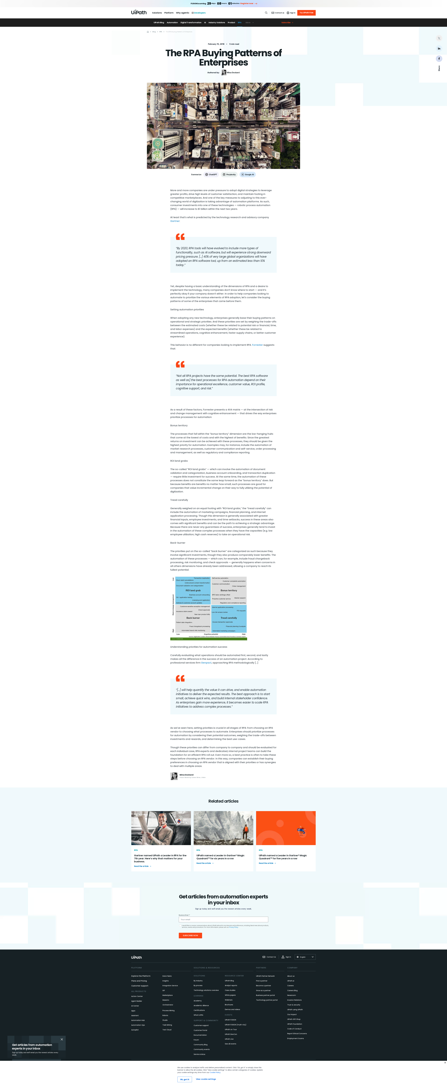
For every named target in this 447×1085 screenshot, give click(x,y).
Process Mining (168, 1010)
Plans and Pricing (139, 981)
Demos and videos (232, 1009)
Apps (133, 1011)
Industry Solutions (217, 22)
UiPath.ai (290, 981)
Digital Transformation (191, 22)
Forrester (257, 345)
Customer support (139, 985)
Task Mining (167, 1025)
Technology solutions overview (206, 990)
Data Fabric (167, 976)
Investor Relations (294, 1000)
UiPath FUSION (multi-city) (235, 1025)
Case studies (230, 990)
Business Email (184, 915)
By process (198, 985)
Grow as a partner (263, 990)
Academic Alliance (201, 1005)
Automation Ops (138, 1025)
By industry (198, 981)
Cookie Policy (215, 1072)
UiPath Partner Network (265, 976)
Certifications (199, 1010)
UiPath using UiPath (295, 1009)
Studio (165, 1020)
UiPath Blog (159, 22)
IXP (164, 990)
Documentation (200, 1035)
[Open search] (266, 12)
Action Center (137, 996)
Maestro (166, 1000)
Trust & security (293, 1005)
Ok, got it (184, 1079)
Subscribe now (190, 935)
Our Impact (292, 1014)
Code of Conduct (294, 1029)
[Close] (445, 1062)
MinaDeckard (233, 72)
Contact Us (271, 957)
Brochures (229, 1005)
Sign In (288, 957)
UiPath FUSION (230, 1020)
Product (231, 22)
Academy (198, 1001)
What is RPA (198, 1015)
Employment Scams (295, 1038)
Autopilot (135, 1030)
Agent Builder (136, 1001)
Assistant (135, 1015)
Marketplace (168, 995)
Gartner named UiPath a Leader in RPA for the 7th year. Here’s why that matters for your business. (160, 858)
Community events (202, 1049)
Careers (290, 985)
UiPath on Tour (231, 1029)
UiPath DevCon (231, 1034)
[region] (223, 1073)
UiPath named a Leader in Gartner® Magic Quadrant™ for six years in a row (220, 857)
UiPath (229, 1039)
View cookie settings (206, 1079)
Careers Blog (292, 990)
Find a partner (261, 981)
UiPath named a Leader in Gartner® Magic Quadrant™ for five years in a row (283, 857)
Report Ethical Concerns (297, 1033)
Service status (199, 1054)
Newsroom (291, 995)
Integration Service (170, 985)
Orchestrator (168, 1005)
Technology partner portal (267, 1000)
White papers (230, 995)
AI (205, 22)
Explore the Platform (140, 976)
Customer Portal (200, 1030)
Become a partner (263, 985)
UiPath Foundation (294, 1024)
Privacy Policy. (233, 927)
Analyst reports (231, 985)
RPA (239, 22)
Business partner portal (265, 995)
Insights (166, 981)
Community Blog (200, 1044)
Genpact (206, 662)
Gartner (175, 221)
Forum (196, 1040)
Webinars (228, 1000)
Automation (172, 22)
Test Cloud (167, 1030)
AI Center (135, 1006)
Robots (165, 1015)
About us (291, 976)
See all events (230, 1044)
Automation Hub (138, 1020)
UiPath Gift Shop (293, 1019)
